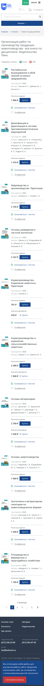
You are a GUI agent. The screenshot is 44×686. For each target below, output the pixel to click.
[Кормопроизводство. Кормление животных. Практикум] (5, 284)
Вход (26, 2)
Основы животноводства (25, 456)
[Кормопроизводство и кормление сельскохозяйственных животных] (5, 342)
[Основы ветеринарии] (5, 402)
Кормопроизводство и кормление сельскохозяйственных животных (24, 342)
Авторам (26, 622)
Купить (25, 100)
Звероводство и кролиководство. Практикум (27, 187)
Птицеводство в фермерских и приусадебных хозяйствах (25, 557)
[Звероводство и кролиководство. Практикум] (5, 189)
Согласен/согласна (15, 679)
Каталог (14, 32)
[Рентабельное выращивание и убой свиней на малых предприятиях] (5, 73)
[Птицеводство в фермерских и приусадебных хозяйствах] (5, 558)
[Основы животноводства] (5, 460)
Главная (4, 32)
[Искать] (40, 16)
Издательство (28, 626)
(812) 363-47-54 (29, 642)
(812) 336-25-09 (8, 642)
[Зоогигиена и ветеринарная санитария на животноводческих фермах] (5, 505)
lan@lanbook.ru (8, 650)
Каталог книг (7, 622)
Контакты (5, 626)
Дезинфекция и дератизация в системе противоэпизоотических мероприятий (24, 127)
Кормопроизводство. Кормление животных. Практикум (23, 283)
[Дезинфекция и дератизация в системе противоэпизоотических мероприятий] (5, 127)
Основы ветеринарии (23, 398)
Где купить (6, 631)
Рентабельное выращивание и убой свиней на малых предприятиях (23, 74)
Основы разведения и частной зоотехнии (23, 231)
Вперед (38, 607)
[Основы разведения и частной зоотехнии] (5, 233)
